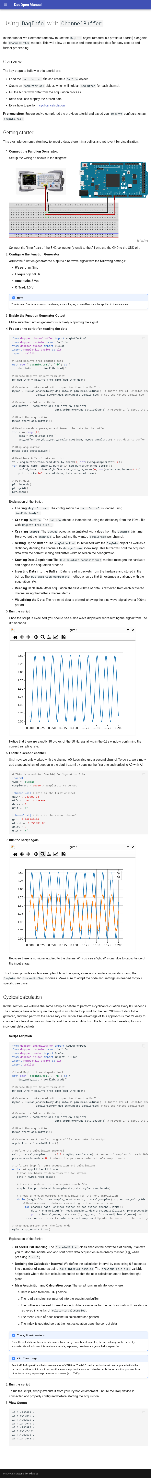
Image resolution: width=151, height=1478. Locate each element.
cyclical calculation (52, 105)
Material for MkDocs (27, 1473)
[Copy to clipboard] (144, 338)
